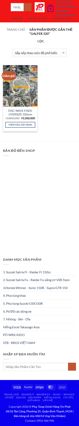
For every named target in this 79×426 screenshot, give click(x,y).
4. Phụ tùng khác (14, 295)
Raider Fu (43, 394)
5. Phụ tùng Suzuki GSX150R (23, 303)
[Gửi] (28, 7)
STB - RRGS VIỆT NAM (19, 343)
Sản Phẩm (34, 397)
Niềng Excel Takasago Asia (21, 327)
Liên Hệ (48, 400)
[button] (5, 7)
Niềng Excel (52, 397)
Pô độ (9, 397)
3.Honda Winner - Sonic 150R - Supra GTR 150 (35, 288)
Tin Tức (68, 397)
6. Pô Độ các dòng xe (17, 311)
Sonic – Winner (63, 394)
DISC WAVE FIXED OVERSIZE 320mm (20, 112)
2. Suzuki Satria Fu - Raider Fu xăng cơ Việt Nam (36, 280)
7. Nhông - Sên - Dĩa (16, 319)
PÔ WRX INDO (14, 335)
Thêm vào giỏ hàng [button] (20, 124)
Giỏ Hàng (33, 400)
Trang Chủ (11, 394)
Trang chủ (15, 29)
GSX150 (21, 397)
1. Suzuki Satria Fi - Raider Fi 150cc (27, 272)
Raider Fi (27, 394)
